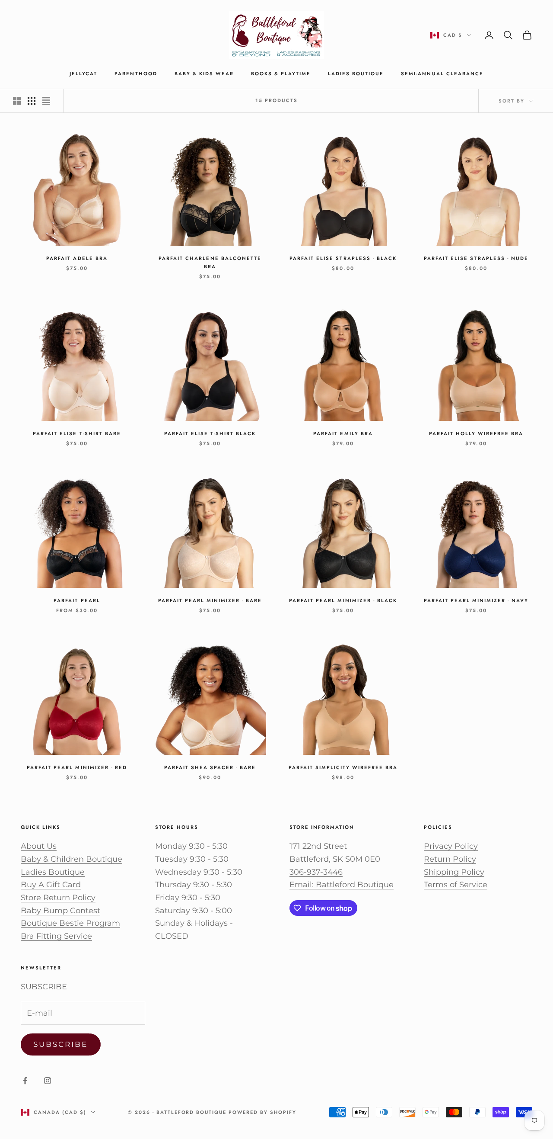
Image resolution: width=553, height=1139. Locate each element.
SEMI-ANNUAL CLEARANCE (442, 73)
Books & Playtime (281, 73)
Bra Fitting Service (56, 936)
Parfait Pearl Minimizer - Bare (210, 600)
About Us (39, 846)
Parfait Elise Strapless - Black (343, 258)
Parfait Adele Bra (76, 258)
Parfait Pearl (77, 600)
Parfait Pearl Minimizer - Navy (476, 600)
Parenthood (135, 73)
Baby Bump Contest (60, 910)
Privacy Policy (451, 846)
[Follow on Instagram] (47, 1080)
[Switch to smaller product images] (31, 100)
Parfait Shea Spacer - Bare (210, 767)
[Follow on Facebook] (25, 1080)
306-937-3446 (316, 872)
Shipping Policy (454, 872)
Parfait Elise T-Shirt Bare (77, 433)
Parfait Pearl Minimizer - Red (77, 767)
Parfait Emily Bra (342, 433)
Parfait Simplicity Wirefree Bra (343, 767)
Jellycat (83, 73)
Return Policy (450, 859)
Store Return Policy (58, 897)
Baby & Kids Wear (204, 73)
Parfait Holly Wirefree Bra (476, 433)
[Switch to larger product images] (17, 100)
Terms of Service (455, 884)
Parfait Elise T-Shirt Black (210, 433)
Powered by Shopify (262, 1112)
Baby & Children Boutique (71, 859)
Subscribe (60, 1044)
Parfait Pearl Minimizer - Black (343, 600)
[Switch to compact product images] (46, 100)
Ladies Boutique (356, 73)
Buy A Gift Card (51, 884)
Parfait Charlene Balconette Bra (210, 262)
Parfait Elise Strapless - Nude (476, 258)
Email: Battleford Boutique (341, 884)
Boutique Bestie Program (70, 923)
